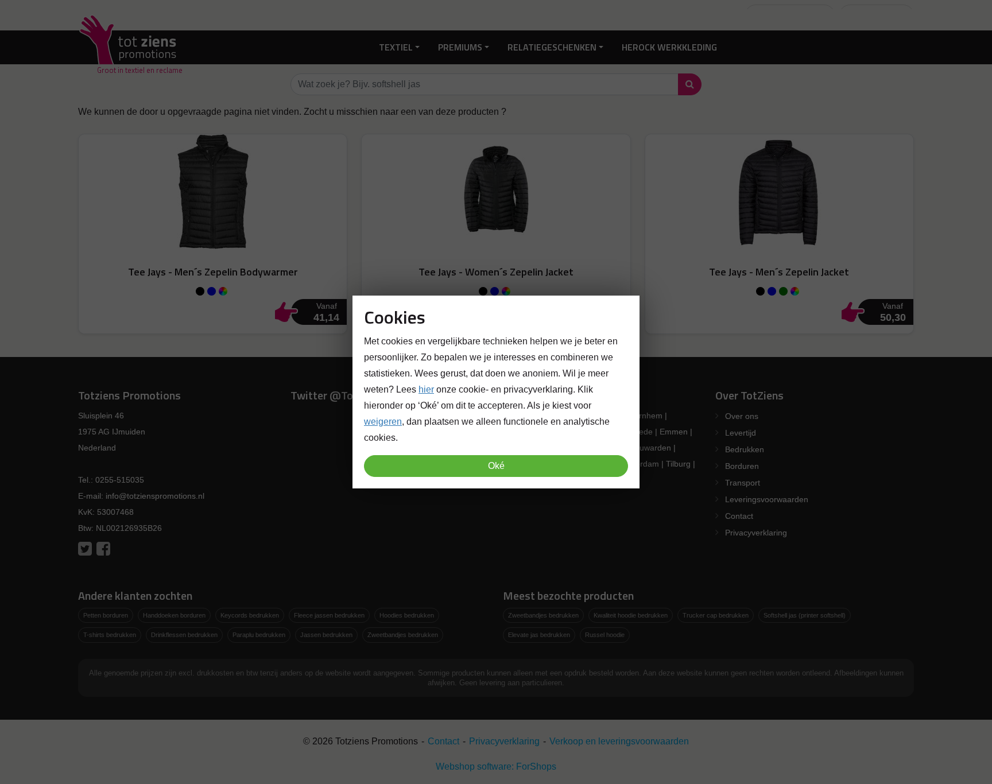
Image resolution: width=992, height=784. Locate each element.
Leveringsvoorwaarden (766, 499)
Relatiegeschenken (551, 47)
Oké (496, 466)
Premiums (460, 47)
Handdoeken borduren (174, 615)
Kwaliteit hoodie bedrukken (631, 615)
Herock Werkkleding (669, 47)
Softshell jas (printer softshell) (805, 615)
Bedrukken (744, 449)
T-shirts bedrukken (109, 634)
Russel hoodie (605, 634)
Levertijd (740, 432)
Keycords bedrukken (249, 615)
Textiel (396, 47)
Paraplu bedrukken (258, 634)
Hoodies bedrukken (406, 615)
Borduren (742, 466)
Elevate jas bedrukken (539, 634)
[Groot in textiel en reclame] (130, 47)
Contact (739, 516)
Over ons (741, 416)
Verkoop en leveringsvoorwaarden (619, 741)
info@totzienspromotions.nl (155, 495)
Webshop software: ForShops (496, 766)
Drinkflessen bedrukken (184, 634)
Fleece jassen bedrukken (329, 615)
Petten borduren (105, 615)
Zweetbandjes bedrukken (402, 634)
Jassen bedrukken (326, 634)
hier (426, 389)
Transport (742, 482)
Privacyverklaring (756, 532)
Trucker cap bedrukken (716, 615)
